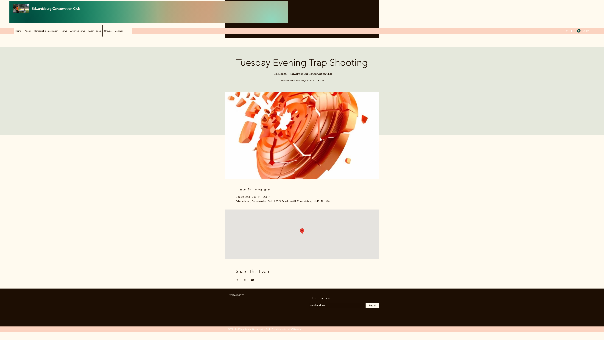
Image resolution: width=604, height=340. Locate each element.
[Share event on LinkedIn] (252, 280)
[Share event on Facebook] (237, 280)
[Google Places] (566, 30)
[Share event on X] (244, 280)
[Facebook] (571, 30)
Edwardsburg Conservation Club (56, 8)
